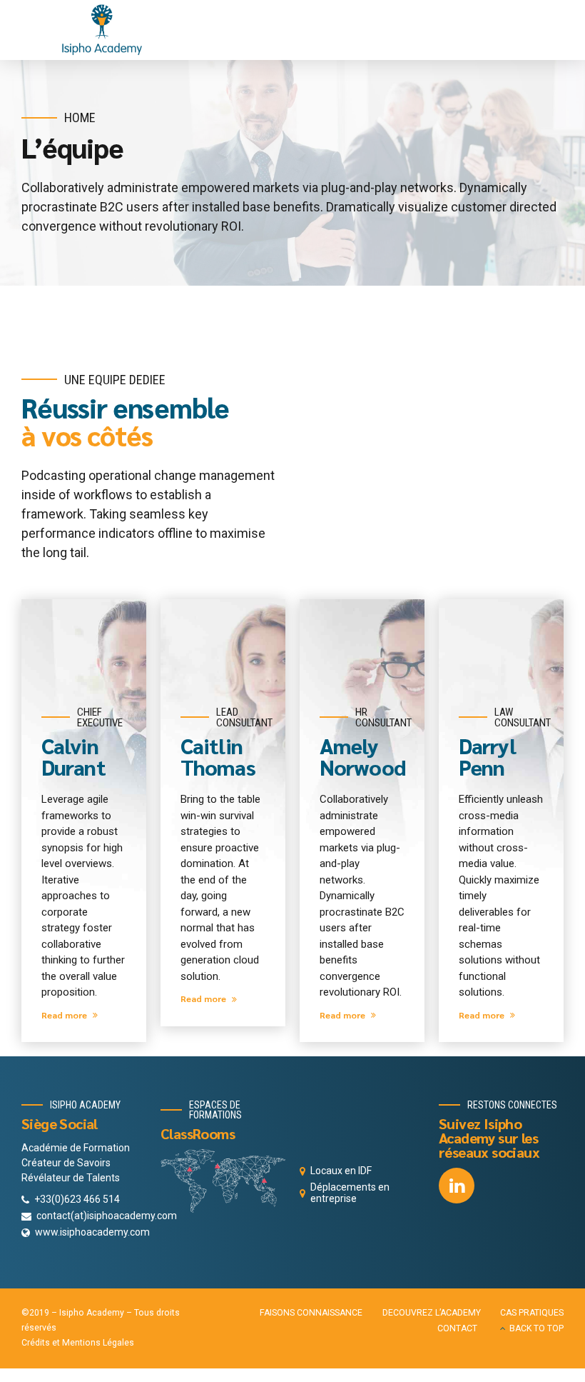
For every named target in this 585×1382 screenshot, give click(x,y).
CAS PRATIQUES (532, 1313)
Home (80, 117)
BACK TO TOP (536, 1328)
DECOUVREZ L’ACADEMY (431, 1313)
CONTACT (457, 1328)
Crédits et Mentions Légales (77, 1343)
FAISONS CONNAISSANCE (311, 1313)
